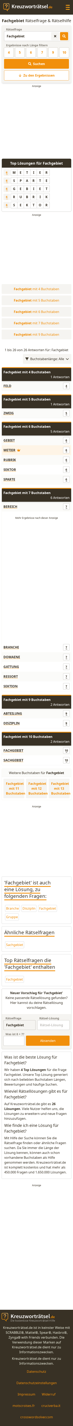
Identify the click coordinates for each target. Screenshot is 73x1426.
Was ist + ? (14, 1034)
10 (64, 52)
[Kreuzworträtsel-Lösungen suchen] (64, 36)
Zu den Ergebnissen (39, 75)
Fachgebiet (47, 908)
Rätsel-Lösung (49, 1018)
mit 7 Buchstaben (36, 323)
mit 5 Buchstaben (36, 300)
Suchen (39, 64)
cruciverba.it (50, 1405)
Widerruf (49, 1394)
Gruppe (12, 917)
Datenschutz (36, 1371)
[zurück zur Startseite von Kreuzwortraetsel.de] (29, 7)
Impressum (26, 1394)
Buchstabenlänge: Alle (47, 359)
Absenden (48, 1040)
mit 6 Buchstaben (36, 312)
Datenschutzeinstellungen (36, 1383)
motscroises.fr (24, 1405)
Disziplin (29, 908)
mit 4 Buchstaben (36, 289)
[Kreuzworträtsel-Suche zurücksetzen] (55, 36)
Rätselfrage (14, 29)
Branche (12, 908)
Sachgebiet (14, 945)
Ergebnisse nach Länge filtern (27, 45)
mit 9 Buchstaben (36, 334)
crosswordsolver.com (36, 1417)
